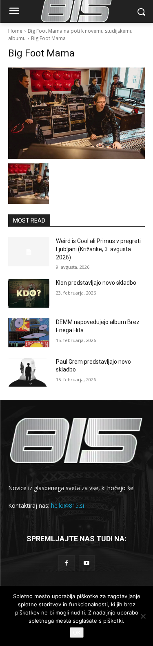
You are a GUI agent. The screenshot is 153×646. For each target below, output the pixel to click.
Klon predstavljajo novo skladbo (96, 282)
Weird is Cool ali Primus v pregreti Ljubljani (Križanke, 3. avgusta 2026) (98, 249)
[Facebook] (66, 563)
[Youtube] (87, 563)
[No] (143, 616)
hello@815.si (67, 505)
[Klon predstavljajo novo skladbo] (28, 293)
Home (15, 30)
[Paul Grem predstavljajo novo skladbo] (28, 372)
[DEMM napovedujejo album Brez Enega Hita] (28, 332)
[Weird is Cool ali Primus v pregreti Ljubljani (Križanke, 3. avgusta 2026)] (28, 251)
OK (76, 632)
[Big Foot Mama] (76, 113)
